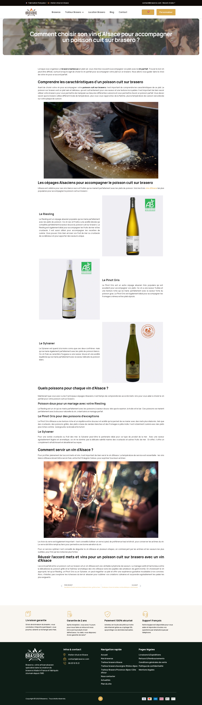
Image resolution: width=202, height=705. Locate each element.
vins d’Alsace (151, 188)
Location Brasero (96, 12)
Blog (112, 12)
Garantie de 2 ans (77, 620)
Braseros (56, 12)
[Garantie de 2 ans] (70, 614)
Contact (123, 12)
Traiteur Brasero (73, 12)
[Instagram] (100, 698)
